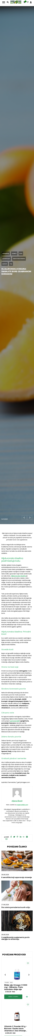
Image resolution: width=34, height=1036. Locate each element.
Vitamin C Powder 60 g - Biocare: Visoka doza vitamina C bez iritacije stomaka (15, 1028)
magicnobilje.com (22, 805)
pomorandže (14, 721)
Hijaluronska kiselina (18, 576)
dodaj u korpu (13, 996)
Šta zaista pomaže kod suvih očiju (15, 907)
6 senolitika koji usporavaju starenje (16, 877)
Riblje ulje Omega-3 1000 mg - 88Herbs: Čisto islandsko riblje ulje (15, 987)
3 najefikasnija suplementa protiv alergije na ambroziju (15, 938)
